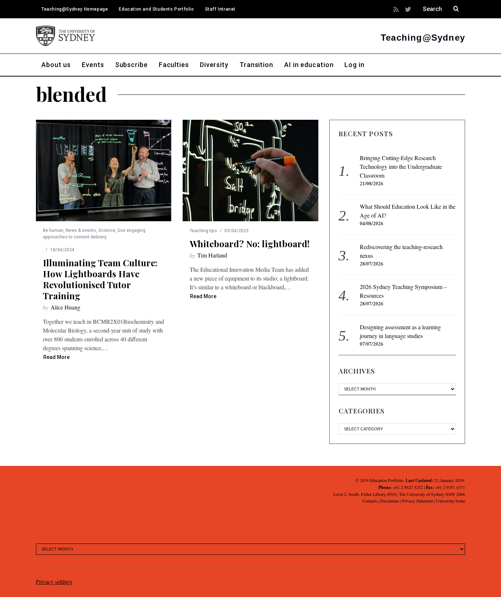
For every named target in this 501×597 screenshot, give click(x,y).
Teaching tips (203, 230)
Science (106, 230)
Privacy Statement (417, 501)
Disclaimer (389, 501)
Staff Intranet (220, 9)
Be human (53, 230)
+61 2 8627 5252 (408, 487)
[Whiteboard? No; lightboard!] (250, 170)
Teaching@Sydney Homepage (74, 9)
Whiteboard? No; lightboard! (250, 243)
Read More (56, 357)
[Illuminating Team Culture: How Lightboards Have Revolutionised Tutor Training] (104, 171)
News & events (81, 230)
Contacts (369, 501)
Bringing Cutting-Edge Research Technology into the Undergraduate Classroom (401, 166)
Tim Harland (212, 255)
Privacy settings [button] (54, 581)
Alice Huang (65, 307)
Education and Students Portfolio (156, 9)
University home (450, 501)
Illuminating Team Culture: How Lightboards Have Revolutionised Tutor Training (100, 279)
